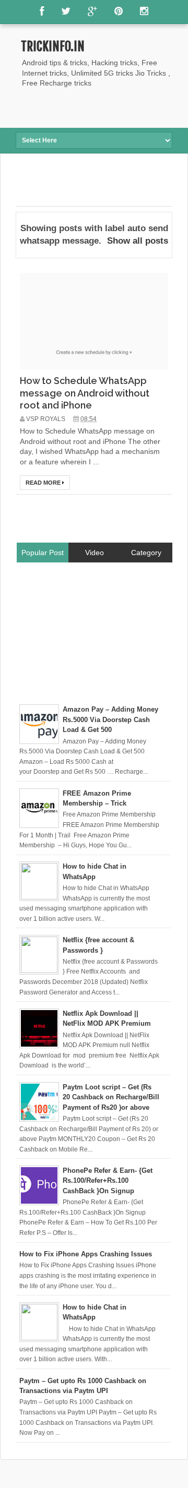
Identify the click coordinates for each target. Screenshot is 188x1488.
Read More (44, 482)
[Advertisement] (102, 107)
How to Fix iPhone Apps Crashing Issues (85, 1254)
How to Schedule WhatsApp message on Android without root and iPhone (84, 393)
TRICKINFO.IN (53, 46)
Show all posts (137, 241)
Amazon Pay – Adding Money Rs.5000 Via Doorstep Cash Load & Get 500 (110, 719)
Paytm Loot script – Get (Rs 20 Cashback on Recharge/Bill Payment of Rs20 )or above (111, 1097)
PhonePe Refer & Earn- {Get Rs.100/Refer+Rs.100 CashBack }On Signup (107, 1181)
